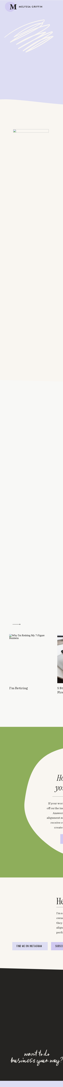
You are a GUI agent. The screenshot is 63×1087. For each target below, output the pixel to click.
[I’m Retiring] (29, 658)
